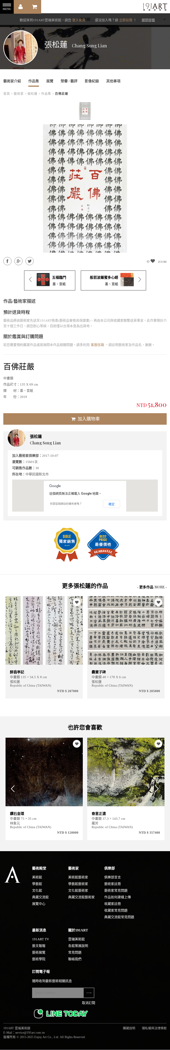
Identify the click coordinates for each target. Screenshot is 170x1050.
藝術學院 (38, 959)
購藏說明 (129, 1028)
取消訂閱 (88, 1003)
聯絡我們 (74, 959)
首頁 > (8, 93)
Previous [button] (12, 647)
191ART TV (40, 939)
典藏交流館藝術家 (81, 897)
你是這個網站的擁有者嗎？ (66, 503)
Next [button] (158, 647)
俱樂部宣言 (112, 877)
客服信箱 (97, 345)
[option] (85, 111)
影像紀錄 (92, 81)
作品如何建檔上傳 (117, 897)
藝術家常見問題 (116, 890)
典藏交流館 (40, 897)
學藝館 (37, 884)
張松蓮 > (34, 93)
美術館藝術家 (78, 877)
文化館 (37, 890)
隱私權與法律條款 (154, 1028)
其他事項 (113, 81)
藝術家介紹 (12, 81)
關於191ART (78, 930)
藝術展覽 (38, 952)
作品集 (33, 81)
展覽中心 (38, 904)
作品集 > (47, 93)
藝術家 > (20, 93)
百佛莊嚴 (61, 93)
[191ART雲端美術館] (154, 7)
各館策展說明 (78, 946)
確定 (111, 504)
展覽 (49, 81)
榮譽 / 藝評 (69, 81)
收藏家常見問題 (116, 910)
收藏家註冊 (112, 904)
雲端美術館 (76, 939)
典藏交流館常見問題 (119, 917)
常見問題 (74, 952)
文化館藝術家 (78, 890)
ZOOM (162, 261)
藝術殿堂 (39, 868)
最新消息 (39, 930)
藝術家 (73, 868)
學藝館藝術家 (78, 884)
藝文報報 (38, 946)
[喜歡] (10, 602)
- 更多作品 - (152, 587)
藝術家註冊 (112, 884)
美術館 (37, 877)
